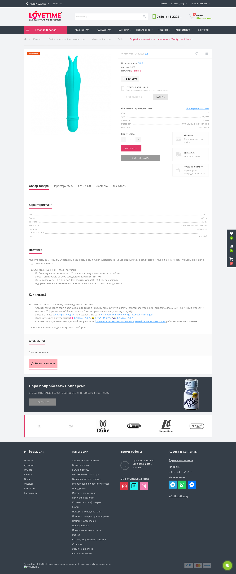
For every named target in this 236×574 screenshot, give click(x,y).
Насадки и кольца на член (86, 511)
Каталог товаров (46, 30)
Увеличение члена (82, 548)
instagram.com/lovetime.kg (115, 314)
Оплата (188, 135)
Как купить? (120, 186)
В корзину (131, 148)
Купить (160, 97)
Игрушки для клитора (84, 492)
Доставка (189, 152)
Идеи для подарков (83, 497)
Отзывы (28, 483)
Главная (28, 460)
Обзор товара (39, 186)
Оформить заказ (204, 18)
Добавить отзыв (43, 363)
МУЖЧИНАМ (82, 29)
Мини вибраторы (101, 39)
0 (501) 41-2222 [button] (179, 472)
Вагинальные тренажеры (86, 479)
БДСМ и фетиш (80, 469)
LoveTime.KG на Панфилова (150, 321)
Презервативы (80, 525)
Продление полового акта (86, 530)
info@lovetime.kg (179, 496)
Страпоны (77, 544)
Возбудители (79, 488)
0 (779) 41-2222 (103, 317)
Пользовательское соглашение (63, 564)
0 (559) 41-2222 (125, 317)
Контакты (203, 29)
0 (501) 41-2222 (161, 25)
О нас (27, 479)
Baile (120, 39)
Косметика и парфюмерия (86, 502)
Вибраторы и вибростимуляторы (66, 39)
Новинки (163, 29)
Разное (76, 534)
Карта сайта (31, 492)
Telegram (70, 314)
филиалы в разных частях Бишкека (114, 321)
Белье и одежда (81, 465)
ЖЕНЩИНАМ (104, 29)
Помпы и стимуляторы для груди (90, 516)
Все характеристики (197, 108)
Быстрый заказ (131, 157)
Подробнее (42, 402)
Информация (183, 29)
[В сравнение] (207, 53)
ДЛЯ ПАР (124, 29)
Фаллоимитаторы (82, 553)
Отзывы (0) (85, 186)
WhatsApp (58, 314)
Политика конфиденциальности (95, 564)
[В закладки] (197, 53)
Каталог (37, 39)
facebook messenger (142, 314)
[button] (37, 3)
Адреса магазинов (181, 460)
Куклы (75, 506)
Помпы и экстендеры (84, 520)
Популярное (143, 29)
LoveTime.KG (33, 564)
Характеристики (63, 186)
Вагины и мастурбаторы (85, 474)
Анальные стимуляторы (85, 460)
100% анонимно (193, 166)
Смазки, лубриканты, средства (89, 539)
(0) (146, 53)
